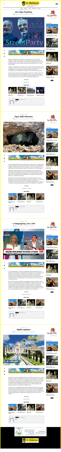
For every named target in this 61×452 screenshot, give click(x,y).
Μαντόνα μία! (10, 95)
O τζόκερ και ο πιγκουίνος (40, 95)
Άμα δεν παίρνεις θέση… (50, 49)
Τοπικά (29, 8)
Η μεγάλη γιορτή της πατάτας (51, 35)
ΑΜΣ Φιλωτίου (24, 188)
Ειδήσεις (39, 8)
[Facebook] (56, 3)
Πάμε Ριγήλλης (26, 82)
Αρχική (22, 8)
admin (17, 14)
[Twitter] (57, 3)
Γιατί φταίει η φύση (21, 95)
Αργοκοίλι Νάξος (26, 399)
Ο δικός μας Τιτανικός (50, 77)
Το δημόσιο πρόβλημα (30, 95)
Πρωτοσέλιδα (34, 8)
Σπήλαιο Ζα (29, 188)
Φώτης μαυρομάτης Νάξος (26, 294)
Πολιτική (25, 8)
